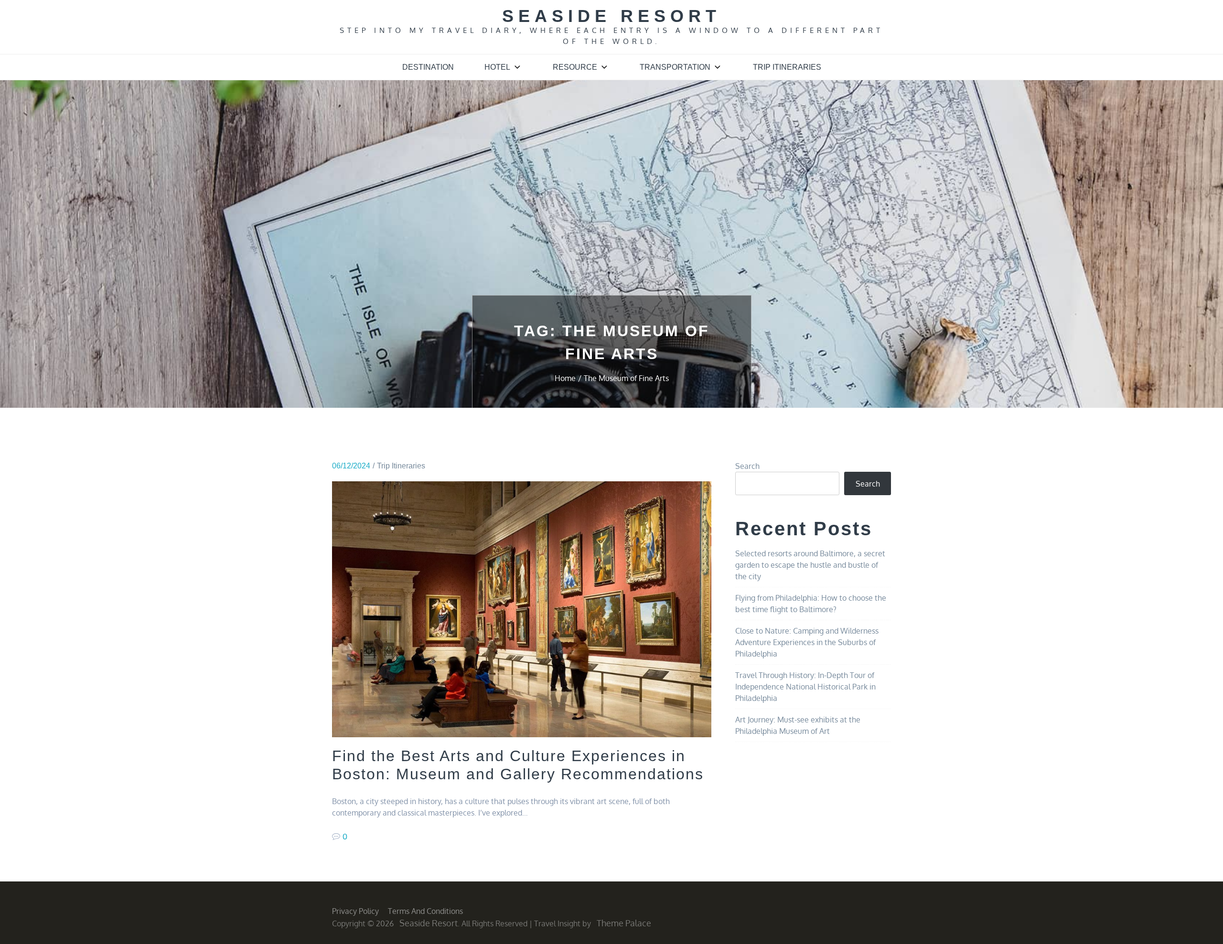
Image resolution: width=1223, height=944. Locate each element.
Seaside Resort (611, 16)
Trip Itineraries (787, 67)
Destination (428, 67)
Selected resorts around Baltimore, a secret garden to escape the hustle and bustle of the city (810, 565)
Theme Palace (624, 923)
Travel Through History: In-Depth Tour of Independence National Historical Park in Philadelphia (805, 686)
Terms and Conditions (425, 911)
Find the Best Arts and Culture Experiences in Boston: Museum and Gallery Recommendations (518, 765)
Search (747, 466)
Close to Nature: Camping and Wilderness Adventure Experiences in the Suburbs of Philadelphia (807, 642)
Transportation (675, 67)
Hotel (497, 67)
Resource (575, 67)
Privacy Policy (355, 911)
